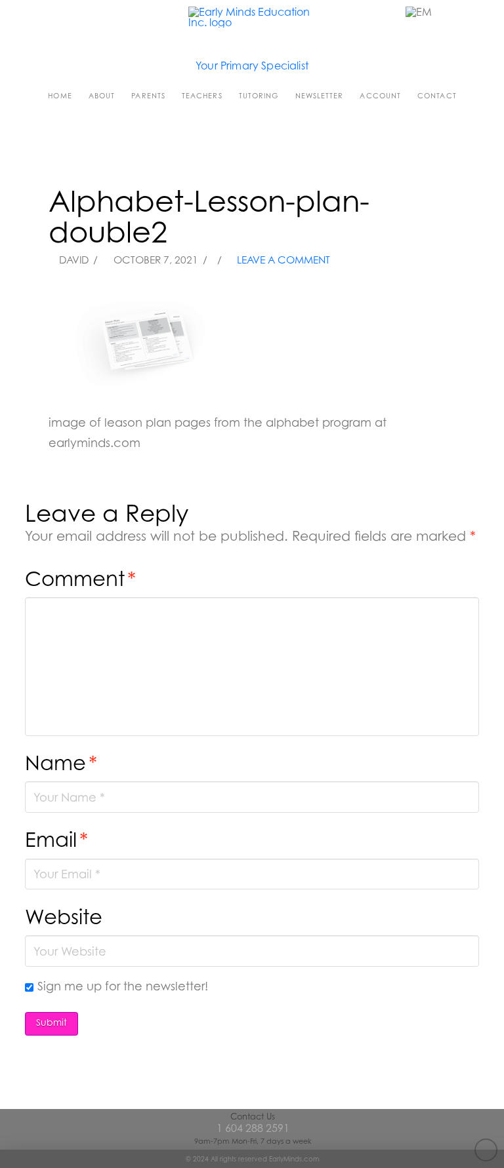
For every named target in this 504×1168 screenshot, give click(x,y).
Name (61, 762)
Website (63, 917)
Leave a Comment (282, 260)
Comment (80, 578)
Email (56, 839)
